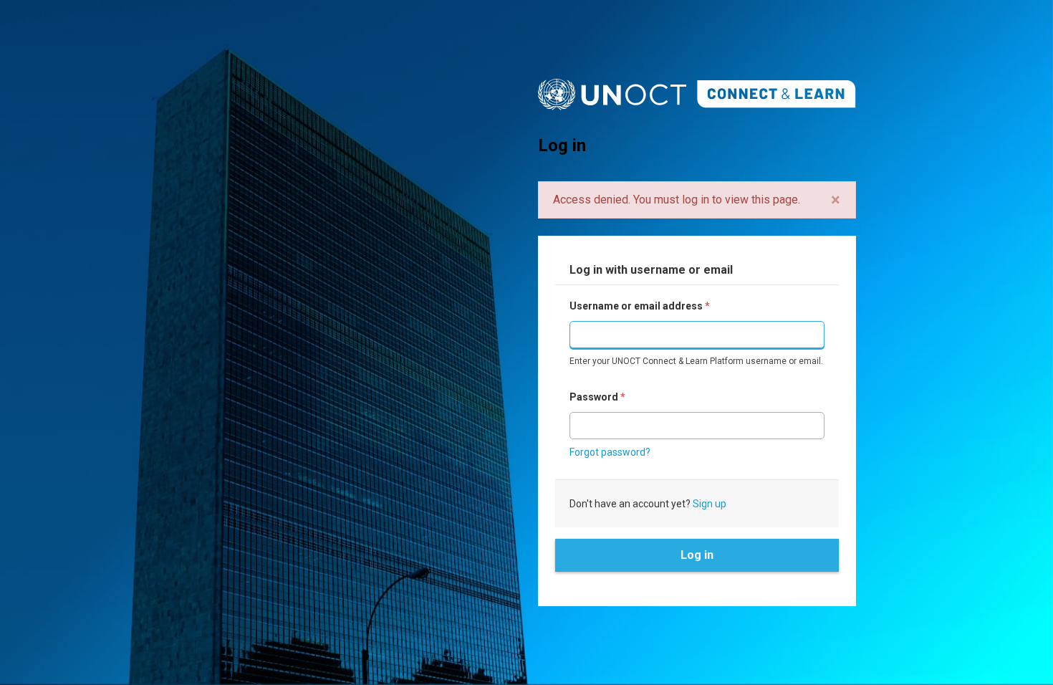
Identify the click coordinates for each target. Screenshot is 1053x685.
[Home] (697, 94)
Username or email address (639, 306)
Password (597, 397)
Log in (697, 555)
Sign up (709, 503)
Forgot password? (609, 452)
